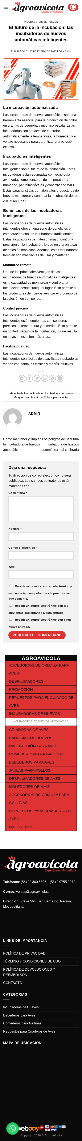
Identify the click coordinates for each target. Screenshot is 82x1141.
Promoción (21, 689)
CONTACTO (12, 983)
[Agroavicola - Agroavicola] (38, 7)
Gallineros (21, 827)
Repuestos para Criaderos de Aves (29, 1031)
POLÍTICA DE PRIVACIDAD (24, 953)
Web (11, 566)
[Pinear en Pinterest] (52, 378)
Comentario (17, 492)
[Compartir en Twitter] (37, 378)
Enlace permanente (55, 397)
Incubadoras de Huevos (34, 714)
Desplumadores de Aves (34, 778)
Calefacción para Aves (33, 746)
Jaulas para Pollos (29, 770)
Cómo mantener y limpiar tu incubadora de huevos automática (22, 444)
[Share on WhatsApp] (22, 378)
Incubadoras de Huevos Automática (40, 721)
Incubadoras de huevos (41, 22)
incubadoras (18, 115)
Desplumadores (26, 681)
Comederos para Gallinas (36, 754)
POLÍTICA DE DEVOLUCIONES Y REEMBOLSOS (29, 972)
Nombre (14, 528)
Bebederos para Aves (31, 762)
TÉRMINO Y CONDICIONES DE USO (32, 961)
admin (67, 51)
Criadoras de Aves (29, 730)
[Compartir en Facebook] (29, 378)
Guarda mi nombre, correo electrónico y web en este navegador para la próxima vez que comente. (40, 592)
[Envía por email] (44, 378)
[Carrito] (73, 7)
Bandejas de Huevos (30, 738)
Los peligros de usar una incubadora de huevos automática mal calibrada (60, 444)
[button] (12, 1128)
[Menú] (5, 7)
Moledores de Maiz (29, 787)
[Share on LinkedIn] (60, 378)
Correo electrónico (22, 547)
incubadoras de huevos (26, 223)
